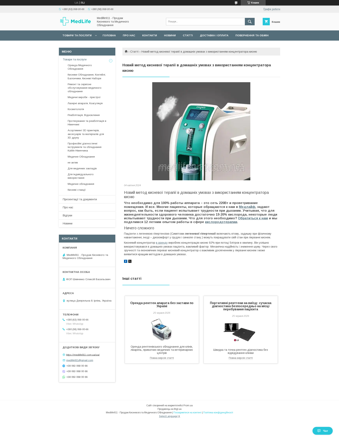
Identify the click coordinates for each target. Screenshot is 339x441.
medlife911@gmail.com (79, 360)
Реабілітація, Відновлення (84, 115)
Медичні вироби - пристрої (84, 97)
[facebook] (125, 261)
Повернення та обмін (252, 35)
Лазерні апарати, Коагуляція (85, 103)
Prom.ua (188, 405)
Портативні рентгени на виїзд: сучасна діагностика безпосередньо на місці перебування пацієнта (240, 306)
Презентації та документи (80, 199)
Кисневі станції (77, 189)
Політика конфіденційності (218, 412)
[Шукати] (250, 21)
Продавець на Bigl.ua (169, 409)
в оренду (162, 242)
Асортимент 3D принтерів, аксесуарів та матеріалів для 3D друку (86, 134)
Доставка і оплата (214, 35)
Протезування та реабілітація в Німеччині (87, 122)
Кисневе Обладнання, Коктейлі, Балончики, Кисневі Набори (87, 76)
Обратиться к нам (253, 218)
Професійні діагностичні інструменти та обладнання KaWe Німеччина (84, 147)
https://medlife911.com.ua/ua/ (83, 354)
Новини (170, 35)
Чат (325, 430)
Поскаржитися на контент (187, 412)
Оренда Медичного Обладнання (80, 67)
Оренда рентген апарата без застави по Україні (161, 304)
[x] (129, 261)
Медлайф (247, 207)
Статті (188, 35)
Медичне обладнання (81, 183)
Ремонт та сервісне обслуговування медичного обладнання (84, 88)
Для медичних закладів (82, 168)
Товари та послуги (77, 35)
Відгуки (67, 215)
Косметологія (76, 109)
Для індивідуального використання (81, 176)
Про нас (129, 35)
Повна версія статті (162, 357)
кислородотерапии (221, 222)
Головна (109, 35)
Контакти (149, 35)
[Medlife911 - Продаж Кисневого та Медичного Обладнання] (75, 25)
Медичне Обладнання (81, 156)
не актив (73, 162)
